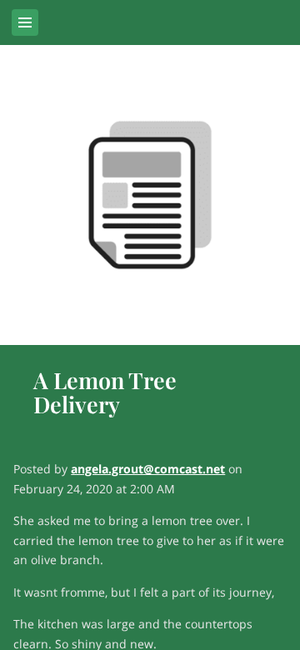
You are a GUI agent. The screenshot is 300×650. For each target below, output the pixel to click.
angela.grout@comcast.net (148, 469)
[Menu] (25, 22)
